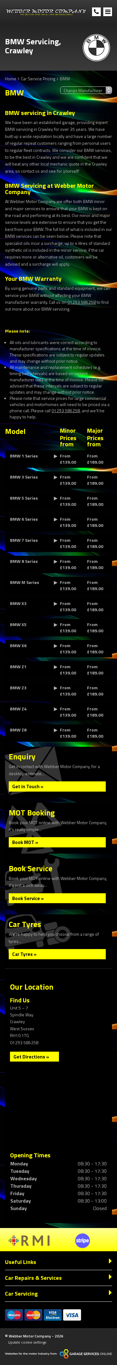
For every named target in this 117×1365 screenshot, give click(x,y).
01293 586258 (81, 302)
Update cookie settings (27, 1342)
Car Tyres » (24, 954)
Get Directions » (31, 1056)
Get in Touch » (27, 786)
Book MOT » (25, 842)
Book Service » (28, 898)
